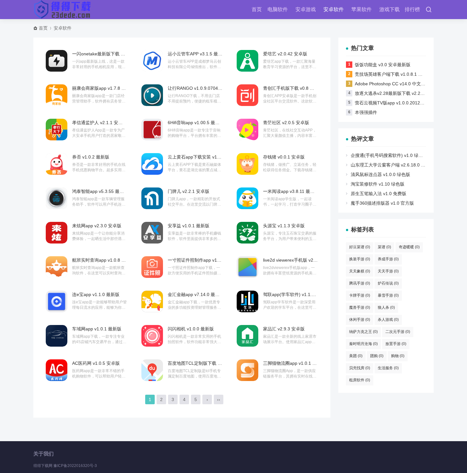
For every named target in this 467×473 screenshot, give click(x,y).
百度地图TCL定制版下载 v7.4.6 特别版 (206, 363)
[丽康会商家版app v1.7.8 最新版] (56, 95)
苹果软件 (361, 9)
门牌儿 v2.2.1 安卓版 (188, 191)
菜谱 (384, 247)
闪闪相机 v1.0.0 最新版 (191, 328)
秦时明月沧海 (363, 344)
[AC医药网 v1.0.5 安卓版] (56, 370)
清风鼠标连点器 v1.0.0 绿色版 (380, 174)
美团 (355, 356)
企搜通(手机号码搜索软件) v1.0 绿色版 (389, 155)
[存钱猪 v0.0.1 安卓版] (247, 164)
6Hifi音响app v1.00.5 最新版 (196, 122)
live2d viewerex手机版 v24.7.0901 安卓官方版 (309, 260)
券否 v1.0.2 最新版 (90, 156)
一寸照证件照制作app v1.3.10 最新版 (205, 260)
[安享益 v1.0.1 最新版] (152, 233)
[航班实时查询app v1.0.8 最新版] (56, 267)
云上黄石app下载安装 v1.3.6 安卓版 (203, 156)
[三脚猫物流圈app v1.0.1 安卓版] (247, 370)
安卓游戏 (305, 9)
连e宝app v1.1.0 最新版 (95, 294)
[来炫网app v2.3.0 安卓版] (56, 233)
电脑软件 (277, 9)
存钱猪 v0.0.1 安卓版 (284, 156)
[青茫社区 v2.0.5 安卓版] (247, 129)
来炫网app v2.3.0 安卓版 (96, 225)
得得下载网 (42, 465)
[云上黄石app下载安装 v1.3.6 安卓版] (152, 164)
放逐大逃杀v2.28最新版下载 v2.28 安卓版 (396, 93)
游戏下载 (389, 9)
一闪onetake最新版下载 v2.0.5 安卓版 (110, 53)
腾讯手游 (359, 283)
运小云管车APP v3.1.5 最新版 (197, 53)
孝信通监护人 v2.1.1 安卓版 (99, 122)
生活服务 (388, 368)
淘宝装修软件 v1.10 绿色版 (377, 184)
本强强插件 (366, 112)
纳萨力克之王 (363, 331)
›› (218, 399)
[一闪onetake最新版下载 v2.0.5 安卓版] (56, 61)
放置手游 (395, 344)
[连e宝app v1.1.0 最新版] (56, 301)
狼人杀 (386, 307)
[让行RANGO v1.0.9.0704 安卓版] (152, 95)
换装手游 (359, 259)
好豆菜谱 (359, 247)
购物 (397, 356)
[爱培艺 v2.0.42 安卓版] (247, 61)
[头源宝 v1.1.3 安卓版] (247, 233)
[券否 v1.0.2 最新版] (56, 164)
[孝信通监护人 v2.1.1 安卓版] (56, 129)
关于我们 (43, 453)
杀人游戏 (388, 319)
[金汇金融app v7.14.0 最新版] (152, 301)
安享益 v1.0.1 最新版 (188, 225)
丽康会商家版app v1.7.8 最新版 (103, 88)
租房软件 (359, 380)
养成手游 (388, 259)
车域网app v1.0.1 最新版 (96, 328)
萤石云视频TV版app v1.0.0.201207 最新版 (397, 102)
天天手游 (388, 271)
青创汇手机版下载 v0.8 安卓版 (293, 88)
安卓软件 (333, 9)
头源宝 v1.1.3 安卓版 (284, 225)
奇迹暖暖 (409, 247)
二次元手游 (397, 331)
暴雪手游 (388, 295)
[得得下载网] (62, 9)
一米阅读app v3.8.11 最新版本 (293, 191)
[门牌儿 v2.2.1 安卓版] (152, 198)
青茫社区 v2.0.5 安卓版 (286, 122)
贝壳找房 (359, 368)
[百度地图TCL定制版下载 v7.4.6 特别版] (152, 370)
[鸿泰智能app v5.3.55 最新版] (56, 198)
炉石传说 (388, 283)
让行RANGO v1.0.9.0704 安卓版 (200, 88)
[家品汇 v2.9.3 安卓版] (247, 336)
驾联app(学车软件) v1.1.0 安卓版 (296, 294)
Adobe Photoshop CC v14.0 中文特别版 (394, 83)
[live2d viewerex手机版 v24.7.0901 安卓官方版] (247, 267)
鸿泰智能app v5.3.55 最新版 (100, 191)
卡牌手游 (359, 295)
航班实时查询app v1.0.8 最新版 (103, 260)
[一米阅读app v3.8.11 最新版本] (247, 198)
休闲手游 (359, 319)
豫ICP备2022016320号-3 (75, 465)
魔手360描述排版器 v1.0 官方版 (382, 203)
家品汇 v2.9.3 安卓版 (284, 328)
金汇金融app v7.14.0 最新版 (196, 294)
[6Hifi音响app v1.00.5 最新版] (152, 129)
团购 (376, 356)
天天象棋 (359, 271)
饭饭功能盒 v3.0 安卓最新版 (382, 64)
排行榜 (412, 9)
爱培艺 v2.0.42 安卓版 (285, 53)
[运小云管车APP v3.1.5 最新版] (152, 61)
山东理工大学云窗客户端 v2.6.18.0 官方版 (392, 164)
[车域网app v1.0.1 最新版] (56, 336)
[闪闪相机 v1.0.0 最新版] (152, 336)
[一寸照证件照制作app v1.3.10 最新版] (152, 267)
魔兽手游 (359, 307)
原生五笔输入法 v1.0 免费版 (378, 193)
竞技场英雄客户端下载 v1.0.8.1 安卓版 (393, 74)
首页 (257, 9)
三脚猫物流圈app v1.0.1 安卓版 (294, 363)
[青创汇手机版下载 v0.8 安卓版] (247, 95)
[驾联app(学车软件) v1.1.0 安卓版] (247, 301)
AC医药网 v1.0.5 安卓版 (96, 363)
